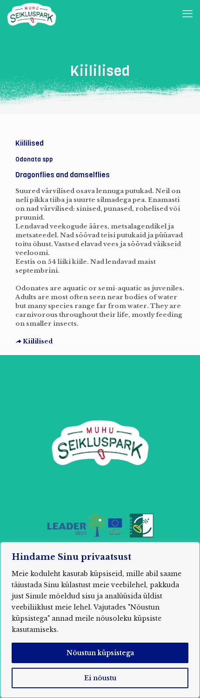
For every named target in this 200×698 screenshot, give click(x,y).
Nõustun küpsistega (100, 653)
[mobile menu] (187, 14)
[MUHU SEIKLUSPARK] (31, 14)
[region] (100, 620)
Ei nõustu (100, 678)
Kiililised (37, 341)
